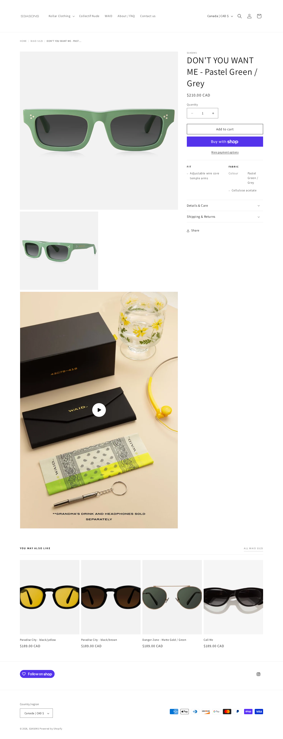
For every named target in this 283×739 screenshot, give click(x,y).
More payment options (225, 152)
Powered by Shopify (51, 728)
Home (23, 40)
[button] (61, 16)
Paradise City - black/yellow (38, 640)
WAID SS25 (37, 40)
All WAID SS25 (253, 548)
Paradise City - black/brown (99, 640)
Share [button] (195, 231)
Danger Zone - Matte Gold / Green (164, 640)
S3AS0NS (34, 728)
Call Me (208, 640)
